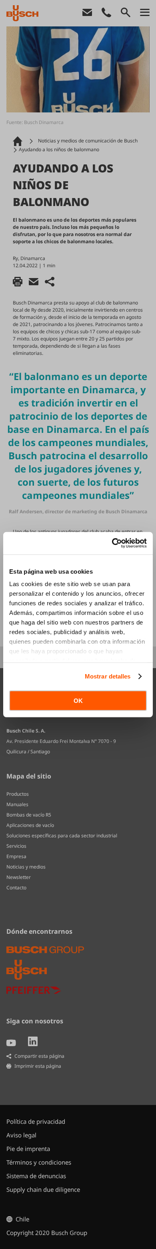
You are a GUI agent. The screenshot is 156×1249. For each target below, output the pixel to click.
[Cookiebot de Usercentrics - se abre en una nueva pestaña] (112, 543)
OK (78, 700)
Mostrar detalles (108, 676)
